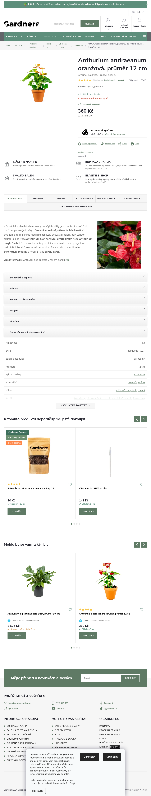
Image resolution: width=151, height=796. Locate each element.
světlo (141, 382)
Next (144, 419)
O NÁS (102, 738)
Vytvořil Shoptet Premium (136, 790)
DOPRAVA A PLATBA (17, 726)
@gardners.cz (110, 708)
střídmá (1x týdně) (126, 390)
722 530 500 (62, 703)
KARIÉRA (103, 746)
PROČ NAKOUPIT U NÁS (111, 742)
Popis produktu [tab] (15, 198)
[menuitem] (14, 36)
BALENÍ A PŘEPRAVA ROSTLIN (22, 730)
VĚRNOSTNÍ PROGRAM (66, 747)
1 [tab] (71, 524)
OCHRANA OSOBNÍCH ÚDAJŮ (21, 743)
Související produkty (107, 198)
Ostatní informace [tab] (84, 198)
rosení (141, 390)
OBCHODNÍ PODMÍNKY (18, 738)
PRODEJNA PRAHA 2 (109, 730)
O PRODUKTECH (63, 730)
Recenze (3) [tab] (38, 198)
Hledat (89, 23)
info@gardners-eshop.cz (20, 703)
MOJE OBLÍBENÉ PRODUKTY (20, 747)
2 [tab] (74, 524)
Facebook (108, 703)
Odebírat (130, 678)
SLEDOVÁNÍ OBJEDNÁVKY (19, 760)
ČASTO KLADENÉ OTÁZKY (67, 726)
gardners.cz (14, 708)
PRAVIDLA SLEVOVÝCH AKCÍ (21, 756)
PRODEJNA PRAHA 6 (109, 734)
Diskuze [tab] (61, 198)
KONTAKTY (104, 726)
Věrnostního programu (115, 134)
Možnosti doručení (91, 104)
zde (67, 259)
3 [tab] (77, 524)
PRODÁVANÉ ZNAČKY (65, 739)
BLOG (57, 734)
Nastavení (37, 790)
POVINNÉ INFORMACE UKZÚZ (21, 751)
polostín (132, 382)
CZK (138, 12)
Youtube (60, 708)
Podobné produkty (133, 198)
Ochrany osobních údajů (63, 783)
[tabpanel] (40, 473)
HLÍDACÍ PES (61, 743)
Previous (137, 419)
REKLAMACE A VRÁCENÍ (19, 734)
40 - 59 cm (139, 374)
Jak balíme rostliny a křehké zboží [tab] (75, 206)
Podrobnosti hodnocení (114, 80)
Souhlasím (112, 756)
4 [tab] (79, 524)
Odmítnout (89, 756)
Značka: (85, 152)
